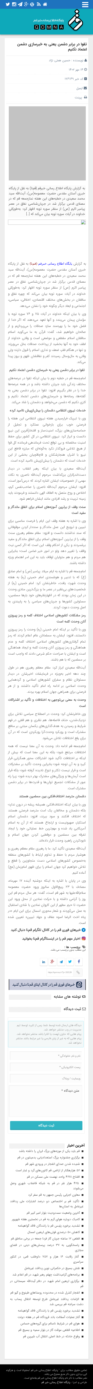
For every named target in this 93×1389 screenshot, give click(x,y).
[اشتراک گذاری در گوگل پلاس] (52, 962)
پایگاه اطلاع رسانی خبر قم (55, 1382)
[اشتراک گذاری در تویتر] (70, 962)
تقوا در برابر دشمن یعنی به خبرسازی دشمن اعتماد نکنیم (52, 47)
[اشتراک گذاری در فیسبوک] (79, 962)
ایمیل (79, 88)
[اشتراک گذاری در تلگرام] (61, 962)
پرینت (79, 97)
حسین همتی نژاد (59, 60)
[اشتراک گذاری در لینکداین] (43, 962)
